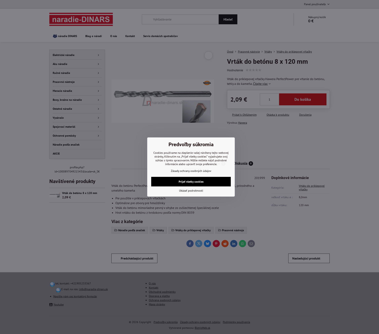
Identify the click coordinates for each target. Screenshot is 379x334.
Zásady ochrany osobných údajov (191, 171)
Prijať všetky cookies (191, 181)
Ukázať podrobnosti (191, 190)
